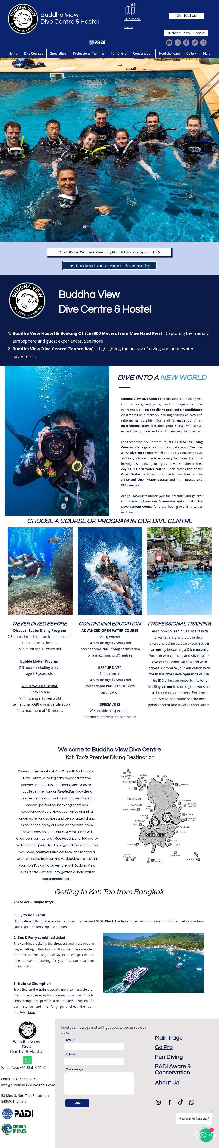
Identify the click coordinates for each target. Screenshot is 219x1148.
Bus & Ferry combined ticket (41, 937)
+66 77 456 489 (24, 1079)
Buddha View (60, 15)
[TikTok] (195, 42)
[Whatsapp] (203, 42)
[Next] (195, 147)
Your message (74, 1069)
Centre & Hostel (26, 1051)
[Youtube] (169, 42)
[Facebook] (186, 42)
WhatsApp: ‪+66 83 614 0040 (23, 1067)
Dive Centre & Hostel (70, 21)
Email (69, 1039)
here (27, 966)
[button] (33, 53)
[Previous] (24, 147)
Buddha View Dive (27, 1044)
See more (93, 341)
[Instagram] (178, 42)
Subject (70, 1054)
